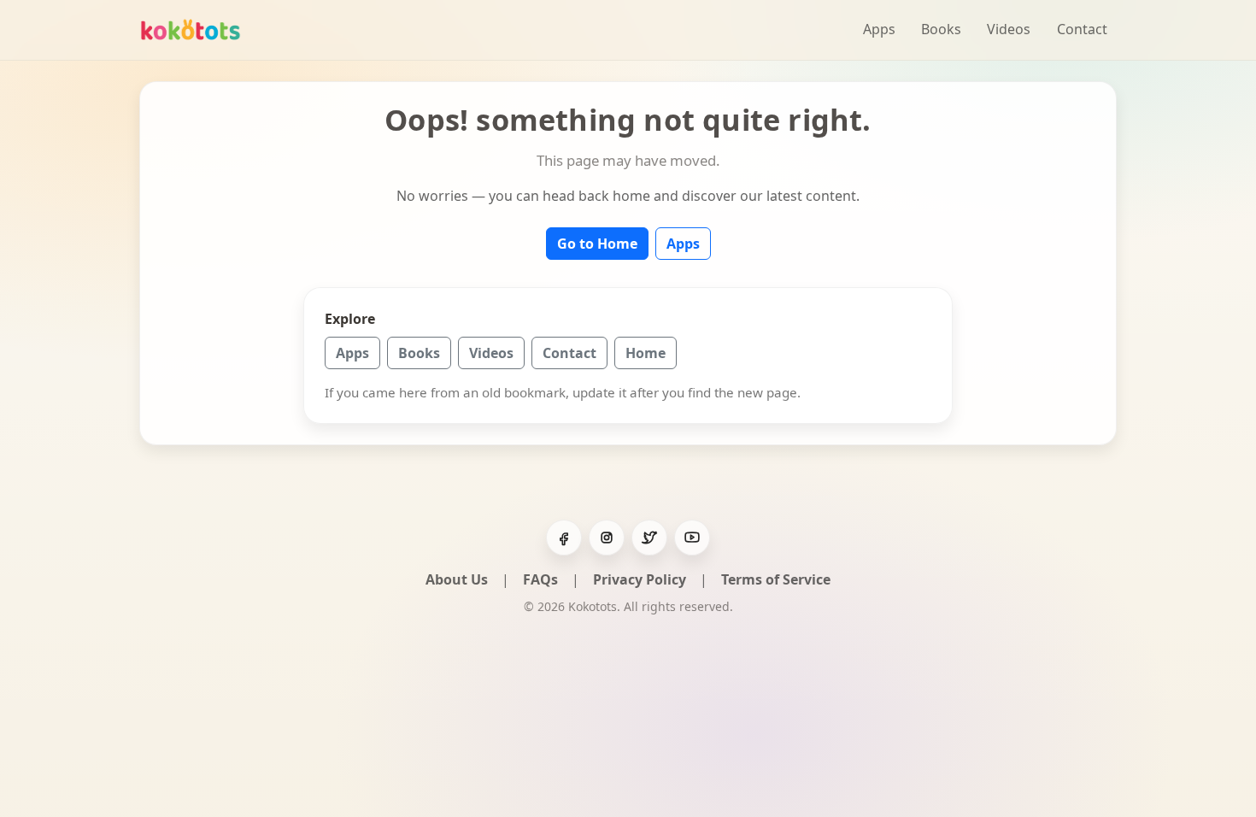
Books (941, 29)
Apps (879, 29)
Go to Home (597, 243)
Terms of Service (775, 579)
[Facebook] (564, 537)
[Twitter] (649, 537)
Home (645, 353)
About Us (457, 579)
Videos (1008, 29)
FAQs (540, 579)
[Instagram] (607, 537)
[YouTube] (692, 537)
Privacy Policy (639, 579)
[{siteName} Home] (190, 29)
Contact (1082, 29)
